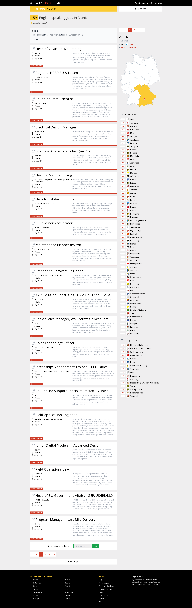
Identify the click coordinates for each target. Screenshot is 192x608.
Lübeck (133, 170)
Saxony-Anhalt (136, 389)
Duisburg (134, 217)
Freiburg (133, 250)
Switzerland (37, 583)
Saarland (134, 396)
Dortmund (134, 214)
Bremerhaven (136, 316)
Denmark (68, 583)
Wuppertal (134, 257)
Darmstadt (134, 163)
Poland (67, 595)
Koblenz (133, 200)
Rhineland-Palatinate (139, 345)
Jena (132, 166)
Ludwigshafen (136, 263)
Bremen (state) (136, 393)
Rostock (133, 143)
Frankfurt (134, 126)
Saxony (133, 386)
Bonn (132, 196)
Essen (132, 274)
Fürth (132, 330)
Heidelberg (134, 240)
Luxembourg (37, 592)
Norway (36, 595)
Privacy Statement (105, 589)
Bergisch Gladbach (138, 310)
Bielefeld (133, 149)
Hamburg (134, 123)
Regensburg (135, 230)
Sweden (67, 598)
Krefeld (133, 244)
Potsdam (133, 189)
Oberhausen (135, 227)
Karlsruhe (134, 234)
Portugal (36, 598)
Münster (133, 173)
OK (96, 546)
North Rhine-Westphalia (140, 348)
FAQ (100, 580)
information (142, 3)
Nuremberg (135, 224)
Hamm (133, 307)
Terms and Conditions (107, 586)
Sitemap (102, 598)
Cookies (101, 592)
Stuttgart (134, 146)
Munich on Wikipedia (128, 47)
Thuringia (134, 369)
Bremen (133, 207)
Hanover (133, 210)
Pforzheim (134, 300)
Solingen (133, 323)
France (35, 589)
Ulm (132, 247)
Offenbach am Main (138, 294)
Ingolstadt (134, 287)
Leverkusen (135, 186)
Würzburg (134, 176)
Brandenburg (136, 376)
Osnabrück (134, 297)
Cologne (133, 136)
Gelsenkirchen (136, 277)
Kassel (133, 179)
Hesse (132, 362)
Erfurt (132, 159)
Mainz (132, 133)
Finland (67, 586)
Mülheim (133, 267)
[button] (39, 23)
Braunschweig (136, 237)
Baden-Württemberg (138, 365)
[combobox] (76, 8)
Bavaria (131, 44)
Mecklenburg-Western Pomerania (144, 383)
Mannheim (134, 156)
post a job (157, 3)
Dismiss (35, 39)
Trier (132, 313)
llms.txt (101, 601)
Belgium (68, 580)
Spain (35, 586)
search (142, 9)
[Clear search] (114, 8)
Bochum (133, 203)
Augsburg (134, 260)
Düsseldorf (134, 129)
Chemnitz (134, 270)
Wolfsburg (134, 333)
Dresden (133, 153)
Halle (132, 280)
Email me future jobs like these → (60, 546)
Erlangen (134, 327)
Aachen (133, 193)
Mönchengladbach (138, 220)
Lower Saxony (136, 355)
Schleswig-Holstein (138, 352)
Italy (66, 589)
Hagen (133, 320)
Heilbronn (134, 284)
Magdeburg (135, 253)
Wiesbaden (134, 140)
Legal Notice (103, 595)
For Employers (104, 583)
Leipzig (133, 183)
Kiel (131, 290)
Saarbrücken (135, 303)
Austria (35, 580)
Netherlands (69, 592)
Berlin (132, 119)
